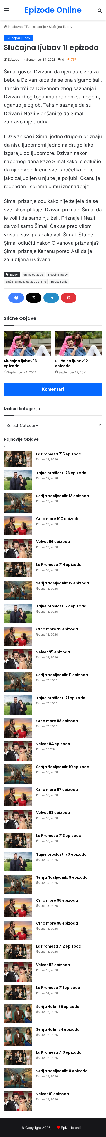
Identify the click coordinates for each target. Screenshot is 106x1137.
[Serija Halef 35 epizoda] (18, 1013)
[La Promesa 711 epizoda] (18, 992)
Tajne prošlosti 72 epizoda (61, 606)
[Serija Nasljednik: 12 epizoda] (18, 590)
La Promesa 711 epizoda (58, 987)
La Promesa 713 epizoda (58, 835)
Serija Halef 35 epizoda (58, 1006)
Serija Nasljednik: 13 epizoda (62, 495)
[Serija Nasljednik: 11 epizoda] (18, 682)
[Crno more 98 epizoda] (18, 728)
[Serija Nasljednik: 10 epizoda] (18, 774)
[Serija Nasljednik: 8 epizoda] (18, 1078)
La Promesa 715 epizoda (58, 454)
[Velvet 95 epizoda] (18, 659)
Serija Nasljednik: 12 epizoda (62, 583)
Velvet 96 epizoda (53, 541)
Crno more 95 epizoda (57, 923)
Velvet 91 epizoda (52, 1094)
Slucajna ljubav (58, 274)
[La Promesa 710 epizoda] (18, 1057)
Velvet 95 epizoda (53, 652)
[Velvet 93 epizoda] (18, 819)
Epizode (13, 59)
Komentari (53, 389)
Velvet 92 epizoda (53, 964)
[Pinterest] (68, 298)
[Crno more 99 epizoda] (18, 636)
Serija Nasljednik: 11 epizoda (62, 675)
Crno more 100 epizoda (58, 518)
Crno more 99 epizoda (57, 629)
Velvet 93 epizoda (53, 812)
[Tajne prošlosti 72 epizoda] (18, 613)
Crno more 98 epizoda (57, 720)
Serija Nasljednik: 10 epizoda (62, 766)
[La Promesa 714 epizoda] (18, 569)
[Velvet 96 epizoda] (18, 548)
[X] (33, 298)
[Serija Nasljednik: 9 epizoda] (18, 884)
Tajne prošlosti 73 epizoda (61, 472)
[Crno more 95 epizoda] (18, 930)
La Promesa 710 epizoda (59, 1052)
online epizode (33, 274)
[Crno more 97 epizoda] (18, 796)
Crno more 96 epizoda (57, 900)
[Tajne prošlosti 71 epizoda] (18, 705)
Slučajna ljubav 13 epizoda (20, 363)
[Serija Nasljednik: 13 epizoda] (18, 503)
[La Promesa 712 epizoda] (18, 951)
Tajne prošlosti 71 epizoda (60, 698)
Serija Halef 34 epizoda (58, 1029)
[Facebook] (16, 298)
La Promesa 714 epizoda (59, 564)
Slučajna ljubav (60, 26)
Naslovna (15, 26)
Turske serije (35, 26)
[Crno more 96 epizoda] (18, 907)
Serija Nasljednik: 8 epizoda (62, 1071)
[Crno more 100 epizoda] (18, 525)
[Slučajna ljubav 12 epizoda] (78, 343)
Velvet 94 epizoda (53, 743)
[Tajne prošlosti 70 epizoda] (18, 861)
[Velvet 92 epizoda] (18, 972)
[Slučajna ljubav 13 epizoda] (27, 343)
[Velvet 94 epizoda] (18, 751)
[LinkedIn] (51, 298)
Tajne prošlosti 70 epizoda (61, 854)
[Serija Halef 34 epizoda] (18, 1036)
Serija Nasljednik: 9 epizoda (62, 877)
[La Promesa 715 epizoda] (18, 459)
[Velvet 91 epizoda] (18, 1101)
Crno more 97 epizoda (57, 789)
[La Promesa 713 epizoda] (18, 840)
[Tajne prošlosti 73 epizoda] (18, 480)
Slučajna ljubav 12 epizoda (71, 363)
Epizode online (73, 1128)
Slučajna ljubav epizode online (26, 281)
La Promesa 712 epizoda (58, 946)
